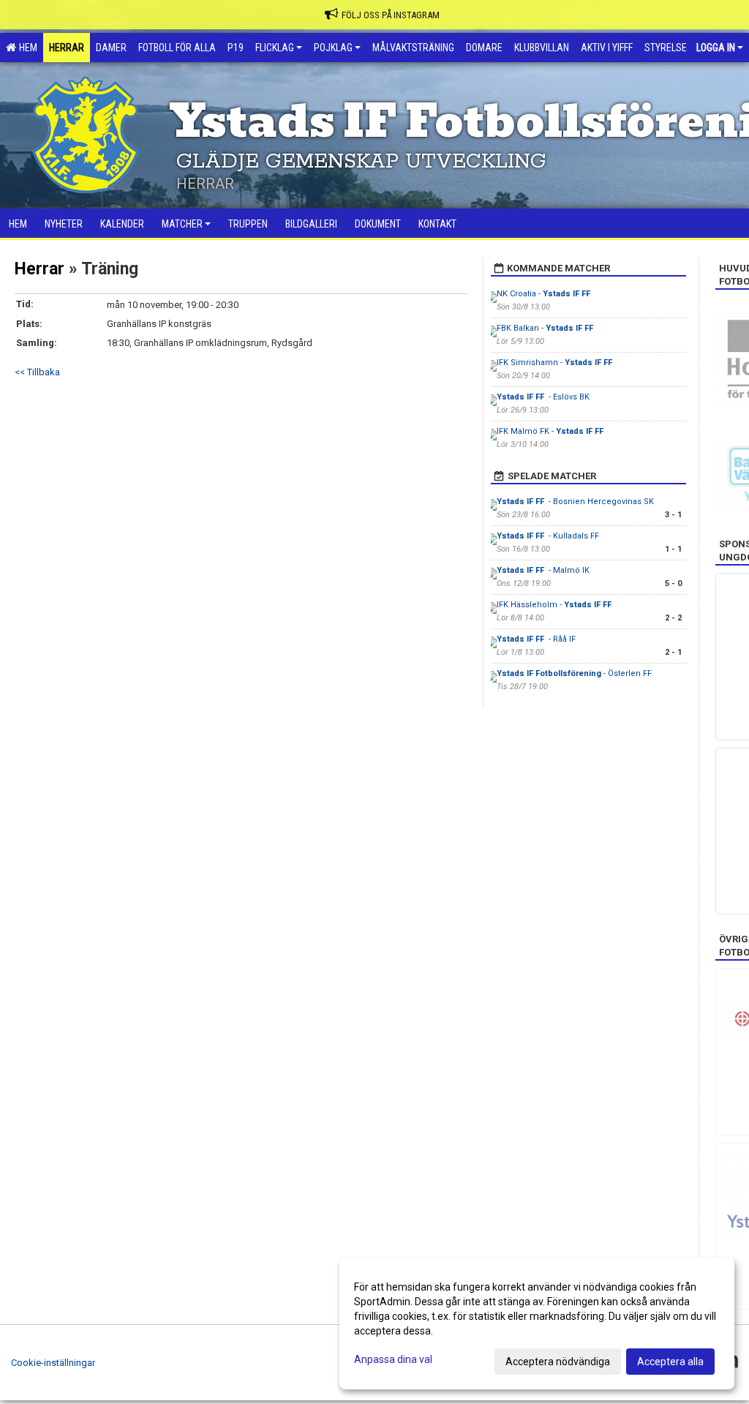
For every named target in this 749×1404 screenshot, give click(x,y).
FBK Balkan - (546, 328)
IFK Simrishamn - (555, 362)
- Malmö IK (543, 570)
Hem (26, 47)
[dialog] (536, 1323)
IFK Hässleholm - (555, 604)
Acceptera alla (670, 1361)
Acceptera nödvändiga (557, 1361)
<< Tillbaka (37, 372)
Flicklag (274, 47)
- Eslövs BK (543, 397)
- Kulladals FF (548, 536)
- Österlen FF (574, 673)
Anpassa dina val (393, 1359)
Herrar (39, 269)
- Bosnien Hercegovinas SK (575, 501)
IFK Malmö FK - (551, 431)
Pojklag (333, 47)
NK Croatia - (544, 294)
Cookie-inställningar (53, 1362)
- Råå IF (537, 639)
